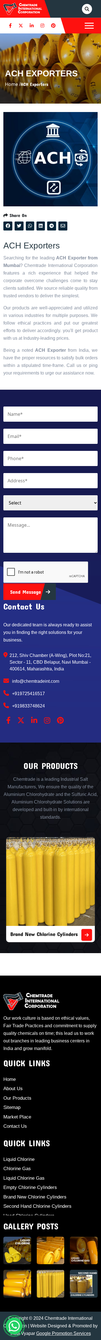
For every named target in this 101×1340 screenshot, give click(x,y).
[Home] (22, 8)
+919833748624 (28, 706)
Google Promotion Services (63, 1333)
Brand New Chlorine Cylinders (44, 934)
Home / (13, 84)
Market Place (17, 1117)
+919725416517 (28, 693)
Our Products (17, 1098)
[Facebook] (10, 25)
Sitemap (11, 1107)
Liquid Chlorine (19, 1159)
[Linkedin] (32, 25)
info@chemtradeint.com (35, 681)
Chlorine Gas (17, 1168)
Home (9, 1079)
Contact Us (15, 1126)
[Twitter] (21, 25)
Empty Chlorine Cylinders (30, 1187)
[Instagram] (42, 25)
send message (26, 592)
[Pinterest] (53, 25)
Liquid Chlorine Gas (24, 1178)
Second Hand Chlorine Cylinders (37, 1206)
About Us (13, 1088)
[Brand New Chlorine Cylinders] (86, 935)
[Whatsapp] (14, 1326)
